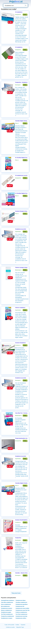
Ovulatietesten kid (20, 606)
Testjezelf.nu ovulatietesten (7, 616)
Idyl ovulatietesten (5, 606)
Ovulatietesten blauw (20, 600)
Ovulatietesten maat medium (22, 608)
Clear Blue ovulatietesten (7, 602)
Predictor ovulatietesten (21, 612)
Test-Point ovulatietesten (21, 614)
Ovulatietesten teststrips (21, 616)
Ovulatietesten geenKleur (22, 604)
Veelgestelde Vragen (20, 627)
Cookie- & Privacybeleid (9, 624)
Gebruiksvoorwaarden (10, 627)
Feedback (17, 624)
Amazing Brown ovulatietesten (8, 600)
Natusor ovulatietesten (6, 610)
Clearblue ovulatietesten (21, 602)
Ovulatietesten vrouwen (6, 618)
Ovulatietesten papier (6, 612)
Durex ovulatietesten (6, 604)
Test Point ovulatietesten (7, 614)
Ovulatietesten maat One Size (23, 610)
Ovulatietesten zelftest (21, 618)
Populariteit (23, 624)
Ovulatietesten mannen (6, 608)
